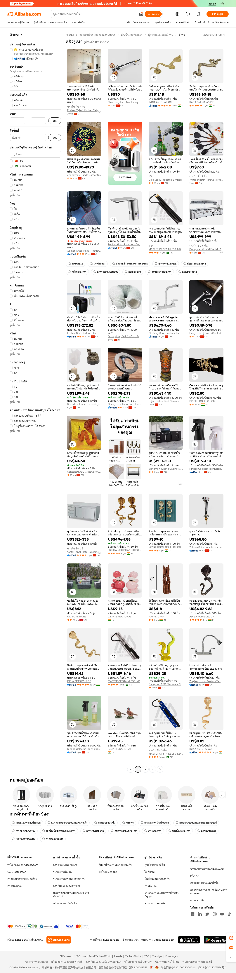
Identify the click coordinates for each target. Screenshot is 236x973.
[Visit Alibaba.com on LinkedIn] (200, 914)
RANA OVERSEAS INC (201, 102)
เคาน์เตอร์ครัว (155, 831)
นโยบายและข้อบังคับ (65, 903)
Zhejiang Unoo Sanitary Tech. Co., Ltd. (166, 333)
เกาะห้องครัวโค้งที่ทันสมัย (156, 822)
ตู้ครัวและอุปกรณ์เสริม (160, 34)
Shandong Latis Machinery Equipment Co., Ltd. (125, 102)
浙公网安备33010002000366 (178, 967)
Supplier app (111, 939)
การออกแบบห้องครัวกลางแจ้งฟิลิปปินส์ (198, 822)
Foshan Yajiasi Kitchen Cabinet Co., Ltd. (84, 110)
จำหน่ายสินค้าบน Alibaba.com (207, 868)
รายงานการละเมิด (155, 903)
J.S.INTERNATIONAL (119, 616)
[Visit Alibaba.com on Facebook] (192, 914)
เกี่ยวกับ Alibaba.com (19, 857)
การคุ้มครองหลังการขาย (67, 885)
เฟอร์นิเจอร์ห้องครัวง (25, 839)
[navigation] (35, 402)
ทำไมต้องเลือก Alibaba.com (22, 864)
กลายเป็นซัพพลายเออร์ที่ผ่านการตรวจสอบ (208, 891)
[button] (141, 14)
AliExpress (65, 956)
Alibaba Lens (20, 939)
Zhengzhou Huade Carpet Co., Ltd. (84, 174)
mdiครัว (130, 822)
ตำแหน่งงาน (14, 885)
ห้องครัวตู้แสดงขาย (196, 263)
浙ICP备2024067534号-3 (212, 967)
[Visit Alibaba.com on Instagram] (214, 914)
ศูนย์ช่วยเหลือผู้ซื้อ (155, 864)
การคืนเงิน (151, 885)
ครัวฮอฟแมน (134, 272)
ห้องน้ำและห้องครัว (132, 34)
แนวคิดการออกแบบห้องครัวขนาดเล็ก (69, 822)
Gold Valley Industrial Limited (165, 179)
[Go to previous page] (130, 769)
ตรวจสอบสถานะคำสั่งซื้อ (204, 882)
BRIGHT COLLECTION (202, 401)
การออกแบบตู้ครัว (54, 839)
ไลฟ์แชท (150, 871)
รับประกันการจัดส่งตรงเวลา (69, 878)
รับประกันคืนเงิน (62, 871)
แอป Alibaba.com (164, 939)
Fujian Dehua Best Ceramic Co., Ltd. (166, 401)
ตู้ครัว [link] (182, 34)
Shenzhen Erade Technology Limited (84, 404)
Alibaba (70, 34)
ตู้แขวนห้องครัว (208, 831)
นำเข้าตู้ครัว (99, 263)
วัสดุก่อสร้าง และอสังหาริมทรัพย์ (97, 34)
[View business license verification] (151, 967)
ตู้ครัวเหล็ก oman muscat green (132, 263)
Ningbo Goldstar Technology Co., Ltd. (206, 468)
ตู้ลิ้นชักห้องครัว (79, 272)
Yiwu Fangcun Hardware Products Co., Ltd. (206, 179)
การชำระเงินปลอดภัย (65, 864)
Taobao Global (133, 956)
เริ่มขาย (194, 875)
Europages (171, 956)
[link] (231, 938)
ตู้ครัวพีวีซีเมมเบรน (167, 263)
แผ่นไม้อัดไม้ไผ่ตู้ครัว (161, 272)
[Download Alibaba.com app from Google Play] (216, 940)
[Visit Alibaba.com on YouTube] (222, 914)
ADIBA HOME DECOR (201, 616)
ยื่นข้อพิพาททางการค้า (157, 878)
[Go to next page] (160, 769)
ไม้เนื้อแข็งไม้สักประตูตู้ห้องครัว (61, 831)
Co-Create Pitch (16, 871)
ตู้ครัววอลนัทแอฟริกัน (107, 272)
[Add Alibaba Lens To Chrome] (58, 940)
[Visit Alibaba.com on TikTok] (229, 914)
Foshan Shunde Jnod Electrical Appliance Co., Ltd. (84, 333)
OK (55, 120)
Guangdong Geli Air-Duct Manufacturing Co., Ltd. (125, 336)
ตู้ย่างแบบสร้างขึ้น (106, 822)
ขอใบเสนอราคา (108, 871)
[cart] (188, 14)
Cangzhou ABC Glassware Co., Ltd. (84, 471)
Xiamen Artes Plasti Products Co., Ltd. (84, 250)
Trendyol (157, 956)
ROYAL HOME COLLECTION (165, 547)
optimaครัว (77, 263)
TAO (146, 956)
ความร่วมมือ (197, 900)
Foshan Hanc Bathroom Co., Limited (125, 244)
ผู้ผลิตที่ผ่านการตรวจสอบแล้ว (115, 864)
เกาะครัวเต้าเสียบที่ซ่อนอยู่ (28, 822)
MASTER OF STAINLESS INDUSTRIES (166, 249)
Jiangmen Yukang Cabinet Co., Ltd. (166, 468)
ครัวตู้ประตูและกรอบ (25, 831)
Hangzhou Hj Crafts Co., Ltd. (205, 333)
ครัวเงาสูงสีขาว (189, 272)
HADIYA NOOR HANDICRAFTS (125, 550)
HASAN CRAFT (157, 616)
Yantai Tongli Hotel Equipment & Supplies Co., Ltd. (84, 551)
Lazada (118, 956)
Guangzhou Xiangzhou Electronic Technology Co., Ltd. (125, 404)
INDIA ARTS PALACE (160, 102)
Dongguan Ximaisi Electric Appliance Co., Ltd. (206, 249)
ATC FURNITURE (76, 616)
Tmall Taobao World (100, 956)
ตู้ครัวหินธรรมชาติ (95, 831)
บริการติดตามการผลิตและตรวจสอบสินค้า (71, 894)
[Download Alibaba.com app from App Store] (189, 940)
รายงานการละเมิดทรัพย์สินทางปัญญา (162, 894)
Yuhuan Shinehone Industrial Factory (206, 547)
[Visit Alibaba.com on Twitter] (207, 914)
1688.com (80, 956)
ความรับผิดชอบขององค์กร (22, 878)
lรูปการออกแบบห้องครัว (125, 831)
